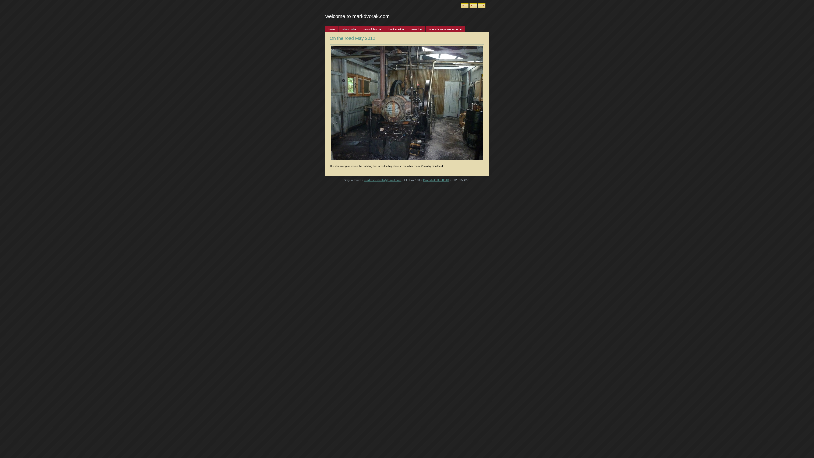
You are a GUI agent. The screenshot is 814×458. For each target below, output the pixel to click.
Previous (473, 5)
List (464, 5)
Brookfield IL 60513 (436, 180)
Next (481, 5)
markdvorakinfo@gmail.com (382, 180)
